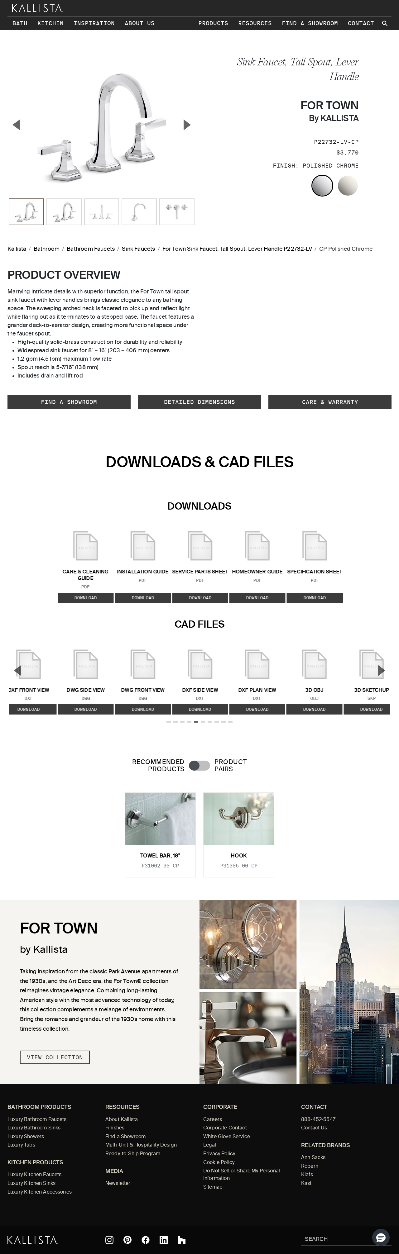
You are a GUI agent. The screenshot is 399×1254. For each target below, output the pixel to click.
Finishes (114, 1128)
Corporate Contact (225, 1128)
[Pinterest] (127, 1240)
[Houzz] (182, 1240)
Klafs (307, 1174)
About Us (140, 23)
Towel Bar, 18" (160, 856)
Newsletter (118, 1183)
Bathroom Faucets (91, 249)
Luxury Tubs (21, 1145)
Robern (309, 1166)
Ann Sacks (313, 1157)
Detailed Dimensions (199, 402)
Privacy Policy (219, 1154)
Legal (209, 1145)
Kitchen (50, 23)
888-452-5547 (318, 1119)
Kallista (16, 249)
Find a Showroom (310, 23)
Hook (239, 856)
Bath (19, 23)
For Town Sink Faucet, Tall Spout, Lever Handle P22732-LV (237, 249)
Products (213, 23)
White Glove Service (226, 1136)
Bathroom (47, 249)
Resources (255, 23)
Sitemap (213, 1187)
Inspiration (94, 23)
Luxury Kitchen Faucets (34, 1174)
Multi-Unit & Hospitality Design (141, 1145)
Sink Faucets (138, 249)
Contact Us (314, 1128)
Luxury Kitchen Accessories (39, 1192)
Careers (212, 1119)
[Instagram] (109, 1240)
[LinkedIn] (164, 1240)
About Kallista (121, 1119)
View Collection (55, 1057)
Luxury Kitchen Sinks (31, 1183)
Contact (361, 23)
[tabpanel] (199, 831)
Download (85, 597)
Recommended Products (158, 765)
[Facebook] (146, 1240)
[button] (381, 1237)
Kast (306, 1183)
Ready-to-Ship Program (132, 1154)
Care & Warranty (330, 402)
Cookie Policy (218, 1162)
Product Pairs (230, 765)
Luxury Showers (25, 1136)
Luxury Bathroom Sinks (33, 1128)
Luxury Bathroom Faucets (37, 1119)
